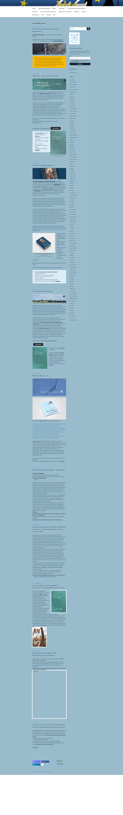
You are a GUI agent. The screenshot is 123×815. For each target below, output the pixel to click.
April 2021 (72, 188)
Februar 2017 (72, 288)
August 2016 (72, 300)
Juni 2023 (72, 142)
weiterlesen (35, 747)
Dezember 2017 (73, 264)
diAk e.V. (45, 567)
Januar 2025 (72, 106)
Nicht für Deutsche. (58, 41)
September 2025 (73, 89)
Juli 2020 (71, 200)
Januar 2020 (72, 212)
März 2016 (72, 312)
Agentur (84, 11)
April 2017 (72, 284)
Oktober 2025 (72, 87)
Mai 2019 (72, 231)
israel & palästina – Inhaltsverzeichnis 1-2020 (41, 128)
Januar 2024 (72, 132)
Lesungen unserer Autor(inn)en (64, 11)
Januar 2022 (72, 176)
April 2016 (72, 310)
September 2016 (73, 298)
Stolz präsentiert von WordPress (45, 771)
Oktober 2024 (72, 113)
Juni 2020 (72, 202)
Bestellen (51, 365)
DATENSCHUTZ (60, 763)
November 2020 (73, 195)
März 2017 (72, 286)
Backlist (54, 8)
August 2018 (72, 250)
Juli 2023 (71, 140)
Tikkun (58, 741)
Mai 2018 (72, 255)
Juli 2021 (71, 183)
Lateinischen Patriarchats (40, 186)
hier (60, 623)
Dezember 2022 (73, 154)
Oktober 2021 (72, 178)
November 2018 (73, 243)
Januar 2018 (72, 262)
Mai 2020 (72, 204)
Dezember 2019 (73, 214)
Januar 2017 (72, 291)
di (41, 93)
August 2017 (72, 274)
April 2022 (72, 171)
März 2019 (72, 236)
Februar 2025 (72, 104)
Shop (54, 14)
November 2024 (73, 111)
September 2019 (73, 221)
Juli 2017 (71, 276)
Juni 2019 (72, 228)
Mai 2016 (72, 308)
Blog (43, 14)
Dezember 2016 (73, 293)
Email (71, 56)
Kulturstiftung (35, 14)
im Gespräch (59, 39)
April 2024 (72, 125)
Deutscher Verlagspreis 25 (44, 8)
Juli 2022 (71, 164)
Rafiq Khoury (57, 184)
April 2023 (72, 144)
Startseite (48, 14)
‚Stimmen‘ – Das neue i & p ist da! (45, 76)
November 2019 (73, 216)
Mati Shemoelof (36, 441)
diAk (53, 447)
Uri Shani (50, 662)
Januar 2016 (72, 317)
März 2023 (72, 147)
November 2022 (73, 156)
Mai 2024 (72, 123)
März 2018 (72, 260)
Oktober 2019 (72, 219)
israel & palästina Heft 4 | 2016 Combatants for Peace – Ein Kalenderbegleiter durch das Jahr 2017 (49, 529)
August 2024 (72, 118)
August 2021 (72, 180)
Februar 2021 (72, 192)
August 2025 (72, 92)
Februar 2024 (72, 130)
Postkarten (34, 11)
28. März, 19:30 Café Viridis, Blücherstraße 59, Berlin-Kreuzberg (48, 519)
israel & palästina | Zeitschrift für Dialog (76, 8)
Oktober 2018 (72, 245)
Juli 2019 (71, 226)
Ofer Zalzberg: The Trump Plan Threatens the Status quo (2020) (45, 340)
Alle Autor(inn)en (73, 72)
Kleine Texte (61, 8)
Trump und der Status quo (42, 291)
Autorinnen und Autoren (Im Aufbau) (48, 11)
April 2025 (72, 99)
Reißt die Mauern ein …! (41, 376)
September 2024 (73, 116)
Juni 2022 (72, 166)
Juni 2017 (72, 279)
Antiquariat (76, 11)
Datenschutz (34, 771)
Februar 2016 (72, 315)
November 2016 (73, 296)
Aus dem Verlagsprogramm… (43, 165)
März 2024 (72, 128)
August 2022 (72, 161)
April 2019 (72, 233)
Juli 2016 (71, 303)
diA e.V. (41, 594)
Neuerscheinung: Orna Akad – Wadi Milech (48, 470)
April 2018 (72, 257)
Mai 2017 (71, 281)
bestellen (37, 150)
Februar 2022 (72, 173)
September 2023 (73, 137)
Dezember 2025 (73, 82)
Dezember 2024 (73, 108)
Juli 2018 (71, 252)
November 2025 (73, 84)
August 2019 (72, 224)
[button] (36, 762)
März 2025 (72, 101)
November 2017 (73, 267)
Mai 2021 (71, 185)
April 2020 (72, 207)
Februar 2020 (72, 209)
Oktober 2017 (72, 269)
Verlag (33, 8)
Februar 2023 (72, 149)
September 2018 (73, 248)
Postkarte (43, 625)
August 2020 (72, 197)
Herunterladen (55, 128)
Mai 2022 (72, 168)
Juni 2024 (72, 120)
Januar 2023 (72, 152)
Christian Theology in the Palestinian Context (44, 181)
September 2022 (73, 159)
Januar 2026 (72, 80)
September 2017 (73, 272)
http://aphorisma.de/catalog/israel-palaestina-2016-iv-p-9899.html (49, 575)
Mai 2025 (72, 96)
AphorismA (37, 190)
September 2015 (73, 320)
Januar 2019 (72, 240)
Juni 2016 (72, 305)
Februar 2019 (72, 238)
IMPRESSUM (59, 760)
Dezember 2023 (73, 135)
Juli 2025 (71, 94)
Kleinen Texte (43, 420)
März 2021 (72, 190)
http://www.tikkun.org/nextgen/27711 (45, 744)
